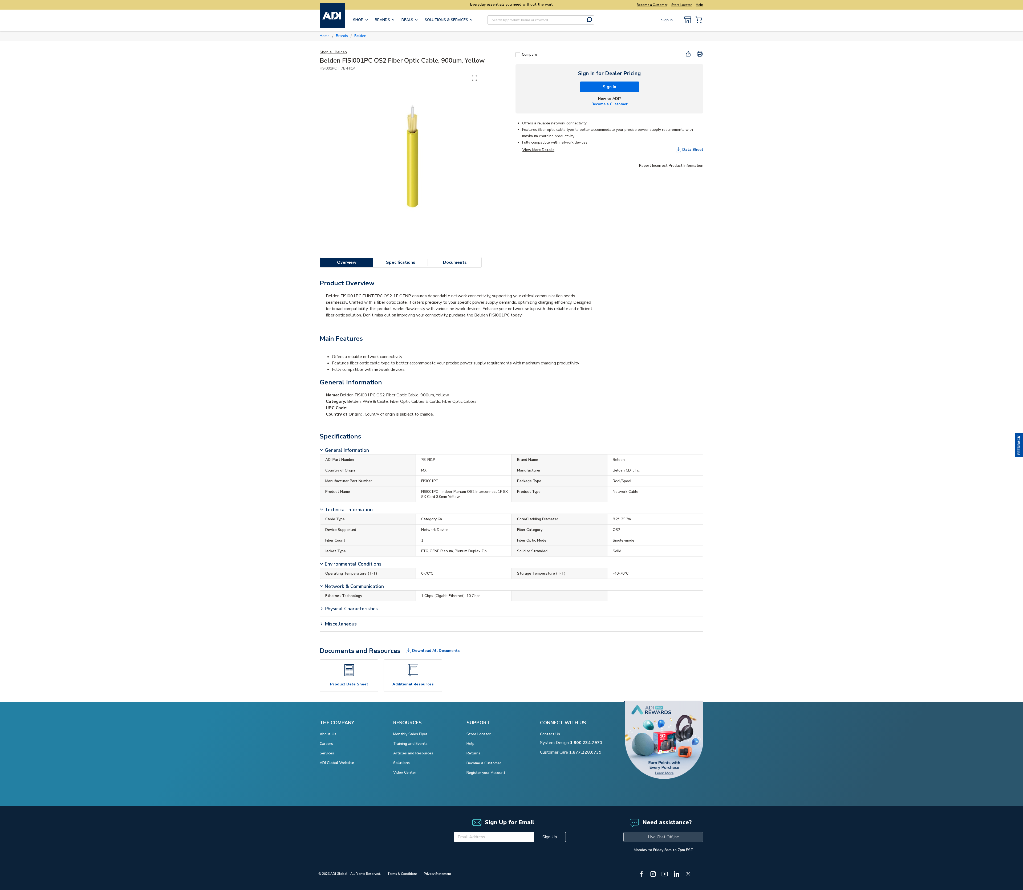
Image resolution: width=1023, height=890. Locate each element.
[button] (1019, 445)
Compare (529, 54)
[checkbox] (517, 54)
